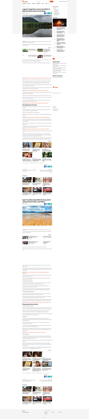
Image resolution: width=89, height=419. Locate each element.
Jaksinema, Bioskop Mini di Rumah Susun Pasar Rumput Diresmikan (47, 194)
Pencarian (51, 1)
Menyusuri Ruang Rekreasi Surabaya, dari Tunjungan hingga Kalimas (61, 28)
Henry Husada (56, 14)
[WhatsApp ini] (51, 13)
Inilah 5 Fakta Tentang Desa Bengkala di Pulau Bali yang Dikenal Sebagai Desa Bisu (29, 380)
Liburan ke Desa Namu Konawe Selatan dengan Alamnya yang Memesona (38, 302)
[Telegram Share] (49, 13)
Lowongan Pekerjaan (55, 109)
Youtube (47, 413)
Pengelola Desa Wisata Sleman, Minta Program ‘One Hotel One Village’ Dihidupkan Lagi (45, 380)
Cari (53, 58)
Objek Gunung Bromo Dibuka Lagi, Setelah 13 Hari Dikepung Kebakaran (61, 47)
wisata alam (56, 11)
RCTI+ (55, 8)
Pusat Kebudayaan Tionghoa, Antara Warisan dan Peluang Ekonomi (37, 194)
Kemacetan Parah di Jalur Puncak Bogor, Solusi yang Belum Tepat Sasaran (39, 78)
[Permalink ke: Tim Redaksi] (23, 13)
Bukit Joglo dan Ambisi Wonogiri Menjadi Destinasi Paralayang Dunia (61, 32)
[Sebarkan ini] (45, 13)
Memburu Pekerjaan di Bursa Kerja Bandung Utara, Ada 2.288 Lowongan (37, 184)
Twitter (54, 412)
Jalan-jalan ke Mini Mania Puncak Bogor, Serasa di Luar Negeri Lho (37, 90)
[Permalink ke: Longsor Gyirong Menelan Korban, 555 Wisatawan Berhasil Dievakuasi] (27, 179)
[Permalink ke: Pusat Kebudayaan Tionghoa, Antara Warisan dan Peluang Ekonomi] (37, 189)
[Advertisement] (17, 20)
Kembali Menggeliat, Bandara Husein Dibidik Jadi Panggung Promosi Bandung (26, 194)
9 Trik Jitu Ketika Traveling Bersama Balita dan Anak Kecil (36, 332)
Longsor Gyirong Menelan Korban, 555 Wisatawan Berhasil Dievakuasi (26, 184)
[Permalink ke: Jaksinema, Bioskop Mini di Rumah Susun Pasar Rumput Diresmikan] (47, 189)
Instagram (61, 412)
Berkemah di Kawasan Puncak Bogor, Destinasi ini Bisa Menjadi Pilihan (38, 117)
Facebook (47, 412)
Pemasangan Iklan (55, 110)
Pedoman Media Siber (25, 412)
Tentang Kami (54, 106)
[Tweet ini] (47, 13)
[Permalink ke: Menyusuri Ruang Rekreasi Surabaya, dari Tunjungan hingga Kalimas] (60, 23)
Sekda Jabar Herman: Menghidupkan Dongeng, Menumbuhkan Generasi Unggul (46, 184)
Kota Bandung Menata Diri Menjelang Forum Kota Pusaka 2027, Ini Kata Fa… (61, 35)
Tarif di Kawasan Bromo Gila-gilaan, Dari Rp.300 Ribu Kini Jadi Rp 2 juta (29, 170)
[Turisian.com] (24, 1)
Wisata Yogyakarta (57, 13)
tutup (20, 0)
